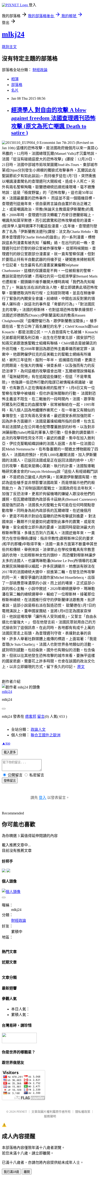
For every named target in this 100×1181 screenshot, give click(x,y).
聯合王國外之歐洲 (45, 735)
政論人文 (38, 729)
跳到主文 (9, 47)
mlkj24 (13, 34)
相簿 (15, 79)
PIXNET (22, 1111)
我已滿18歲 (11, 1172)
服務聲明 (50, 1116)
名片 (15, 90)
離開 (27, 1172)
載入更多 (10, 752)
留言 (41, 716)
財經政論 (40, 70)
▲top (6, 743)
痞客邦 (30, 716)
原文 (81, 667)
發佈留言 (10, 780)
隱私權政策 (82, 1111)
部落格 (16, 85)
